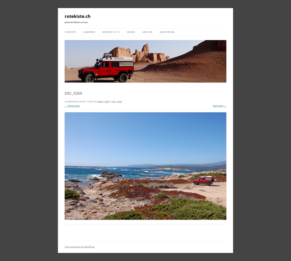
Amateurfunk (167, 32)
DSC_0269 (117, 101)
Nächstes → (219, 105)
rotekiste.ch (78, 16)
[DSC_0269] (145, 166)
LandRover (89, 32)
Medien (131, 32)
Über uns (147, 32)
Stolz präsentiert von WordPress (80, 246)
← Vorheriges (72, 105)
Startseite (70, 32)
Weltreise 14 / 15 (111, 32)
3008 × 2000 (103, 101)
